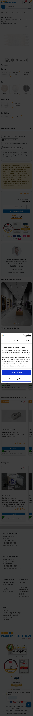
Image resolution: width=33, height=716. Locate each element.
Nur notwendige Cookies (16, 379)
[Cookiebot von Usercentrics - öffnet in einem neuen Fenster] (23, 335)
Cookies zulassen (16, 372)
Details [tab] (16, 341)
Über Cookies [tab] (26, 341)
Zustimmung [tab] (6, 341)
